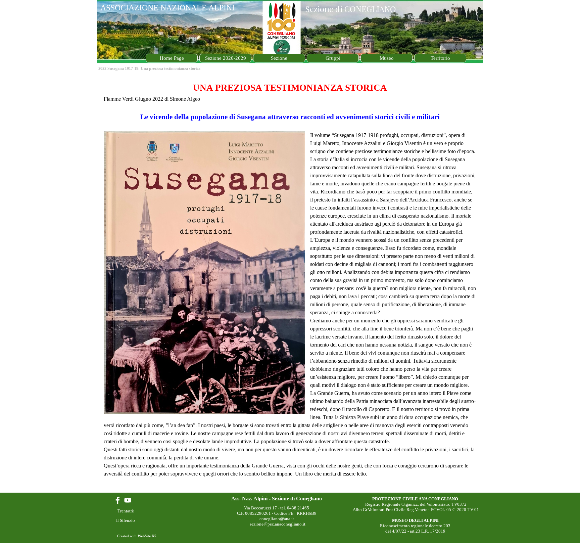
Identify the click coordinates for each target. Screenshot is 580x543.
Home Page (172, 58)
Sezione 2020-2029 (225, 58)
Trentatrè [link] (125, 510)
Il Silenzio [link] (125, 520)
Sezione (279, 58)
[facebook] (117, 500)
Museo (387, 58)
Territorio (440, 58)
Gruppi (333, 58)
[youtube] (128, 500)
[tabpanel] (290, 283)
